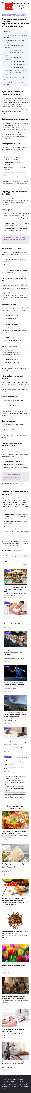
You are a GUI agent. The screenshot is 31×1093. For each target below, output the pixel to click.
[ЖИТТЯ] (15, 679)
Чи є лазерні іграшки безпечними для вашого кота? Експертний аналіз (15, 743)
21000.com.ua (19, 3)
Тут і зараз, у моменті (20, 64)
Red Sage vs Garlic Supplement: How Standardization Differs (15, 932)
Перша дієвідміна (15, 72)
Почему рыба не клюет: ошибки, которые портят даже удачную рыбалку (14, 788)
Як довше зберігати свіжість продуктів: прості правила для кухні (14, 782)
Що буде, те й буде (19, 67)
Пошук (6, 561)
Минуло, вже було (19, 61)
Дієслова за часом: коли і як (15, 55)
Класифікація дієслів (16, 43)
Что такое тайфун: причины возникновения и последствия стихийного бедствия (15, 714)
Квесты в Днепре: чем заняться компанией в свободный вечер (13, 997)
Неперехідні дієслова (16, 52)
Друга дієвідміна (15, 75)
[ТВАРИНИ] (15, 738)
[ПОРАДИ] (15, 645)
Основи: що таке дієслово (15, 40)
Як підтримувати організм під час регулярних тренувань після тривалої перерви (14, 865)
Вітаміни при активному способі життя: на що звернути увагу (13, 899)
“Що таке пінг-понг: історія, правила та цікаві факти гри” (14, 683)
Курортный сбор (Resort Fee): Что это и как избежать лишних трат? (15, 589)
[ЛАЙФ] (15, 584)
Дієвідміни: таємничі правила (16, 70)
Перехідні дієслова (15, 50)
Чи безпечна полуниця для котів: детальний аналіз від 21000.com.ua (13, 763)
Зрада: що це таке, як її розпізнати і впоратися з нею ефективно (14, 619)
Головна (4, 14)
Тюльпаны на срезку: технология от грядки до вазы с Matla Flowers (15, 964)
